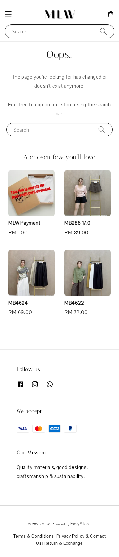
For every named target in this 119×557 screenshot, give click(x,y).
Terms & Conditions (33, 536)
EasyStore (80, 524)
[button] (8, 14)
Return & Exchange (63, 543)
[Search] (103, 31)
